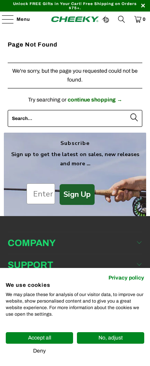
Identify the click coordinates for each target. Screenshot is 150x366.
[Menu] (4, 19)
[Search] (121, 19)
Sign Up (77, 194)
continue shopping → (95, 100)
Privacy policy (126, 278)
